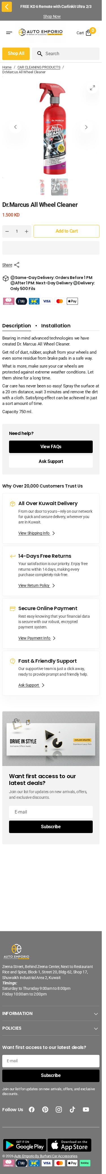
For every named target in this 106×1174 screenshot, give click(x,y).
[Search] (37, 54)
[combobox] (71, 54)
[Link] (51, 518)
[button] (50, 248)
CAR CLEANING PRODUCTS (39, 67)
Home (7, 67)
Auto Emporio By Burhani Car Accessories (45, 1156)
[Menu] (9, 33)
